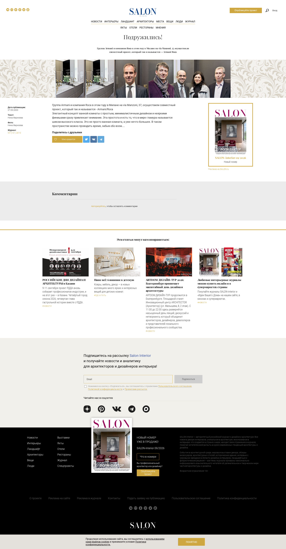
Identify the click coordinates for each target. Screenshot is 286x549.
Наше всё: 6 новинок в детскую (114, 280)
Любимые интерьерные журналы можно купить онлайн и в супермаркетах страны (219, 283)
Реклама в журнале (89, 498)
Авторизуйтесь (98, 206)
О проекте (35, 498)
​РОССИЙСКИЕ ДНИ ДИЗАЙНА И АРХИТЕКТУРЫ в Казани (64, 281)
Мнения (161, 27)
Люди (179, 21)
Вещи (169, 21)
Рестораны (146, 27)
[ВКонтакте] (93, 139)
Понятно (191, 542)
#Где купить (100, 295)
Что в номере (148, 456)
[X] (86, 139)
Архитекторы (145, 21)
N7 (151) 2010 (14, 133)
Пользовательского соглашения (175, 386)
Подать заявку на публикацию (146, 498)
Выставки (63, 437)
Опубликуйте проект (245, 10)
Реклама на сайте (59, 498)
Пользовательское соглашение (191, 498)
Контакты (114, 498)
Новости (96, 21)
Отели (133, 27)
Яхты (123, 27)
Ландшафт (127, 21)
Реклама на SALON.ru (218, 169)
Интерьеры (111, 21)
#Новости (47, 306)
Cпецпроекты (65, 465)
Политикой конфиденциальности (105, 389)
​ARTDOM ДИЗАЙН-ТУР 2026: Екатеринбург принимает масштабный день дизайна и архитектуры (165, 285)
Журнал (190, 21)
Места (160, 21)
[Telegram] (101, 139)
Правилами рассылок (136, 389)
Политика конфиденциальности (237, 498)
